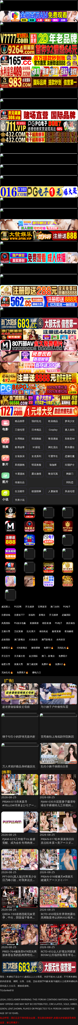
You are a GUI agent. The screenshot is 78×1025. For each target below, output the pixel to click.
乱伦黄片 (31, 631)
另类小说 (19, 499)
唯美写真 (53, 473)
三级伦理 (19, 429)
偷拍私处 (43, 631)
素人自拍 (70, 429)
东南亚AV (70, 438)
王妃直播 (18, 631)
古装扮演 (19, 456)
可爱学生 (53, 456)
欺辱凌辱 (19, 447)
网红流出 (53, 447)
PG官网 (18, 606)
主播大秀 (5, 631)
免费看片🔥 (7, 647)
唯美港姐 (53, 438)
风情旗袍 (19, 464)
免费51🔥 (49, 647)
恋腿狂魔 (70, 456)
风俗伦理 (70, 491)
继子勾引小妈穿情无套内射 (18, 736)
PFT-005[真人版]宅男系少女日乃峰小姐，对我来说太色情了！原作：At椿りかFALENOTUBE (19, 882)
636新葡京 (22, 647)
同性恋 (69, 482)
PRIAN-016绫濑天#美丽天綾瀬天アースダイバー (57, 878)
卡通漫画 (19, 473)
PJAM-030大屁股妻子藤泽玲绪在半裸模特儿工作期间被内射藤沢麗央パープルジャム (58, 807)
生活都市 (19, 491)
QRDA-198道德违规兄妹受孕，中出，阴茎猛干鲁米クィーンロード (18, 917)
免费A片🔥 (60, 664)
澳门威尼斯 (32, 664)
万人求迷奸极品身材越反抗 (18, 766)
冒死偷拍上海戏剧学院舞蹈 (57, 736)
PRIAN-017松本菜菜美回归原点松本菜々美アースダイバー (57, 842)
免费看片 (63, 656)
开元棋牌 (29, 606)
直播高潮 (34, 623)
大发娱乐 (33, 639)
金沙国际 (33, 656)
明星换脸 (36, 464)
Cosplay (53, 429)
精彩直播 (46, 623)
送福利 (31, 614)
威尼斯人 (5, 606)
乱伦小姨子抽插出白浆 (54, 766)
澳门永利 (54, 606)
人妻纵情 (53, 491)
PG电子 (67, 606)
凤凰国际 (5, 623)
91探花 (36, 447)
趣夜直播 (56, 631)
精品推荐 (19, 421)
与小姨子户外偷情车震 (54, 706)
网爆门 (69, 473)
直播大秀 (18, 664)
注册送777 (19, 614)
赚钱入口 (36, 672)
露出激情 (36, 473)
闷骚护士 (70, 464)
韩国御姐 (36, 438)
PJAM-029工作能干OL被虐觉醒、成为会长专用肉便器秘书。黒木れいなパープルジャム (18, 844)
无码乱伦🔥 (63, 647)
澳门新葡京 (19, 639)
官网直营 (42, 606)
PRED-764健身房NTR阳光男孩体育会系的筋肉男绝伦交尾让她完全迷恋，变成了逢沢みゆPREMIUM (19, 957)
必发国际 (5, 639)
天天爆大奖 (19, 656)
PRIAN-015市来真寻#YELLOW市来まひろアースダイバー (19, 805)
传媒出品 (19, 482)
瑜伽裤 (53, 464)
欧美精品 (53, 421)
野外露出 (70, 447)
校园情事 (36, 491)
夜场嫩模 (69, 631)
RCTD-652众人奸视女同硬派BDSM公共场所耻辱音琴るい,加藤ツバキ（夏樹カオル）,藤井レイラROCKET (58, 957)
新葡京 (42, 614)
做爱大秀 (5, 664)
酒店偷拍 (70, 623)
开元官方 (5, 656)
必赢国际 (66, 614)
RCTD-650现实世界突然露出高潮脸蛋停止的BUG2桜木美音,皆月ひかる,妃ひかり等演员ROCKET (58, 919)
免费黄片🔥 (22, 672)
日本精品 (36, 429)
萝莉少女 (70, 421)
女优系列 (36, 456)
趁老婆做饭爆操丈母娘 (16, 706)
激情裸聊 (35, 647)
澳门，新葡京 (48, 656)
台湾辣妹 (19, 438)
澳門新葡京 (47, 639)
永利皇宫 (60, 639)
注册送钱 (5, 614)
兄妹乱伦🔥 (7, 672)
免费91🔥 (46, 664)
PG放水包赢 (20, 623)
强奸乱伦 (36, 421)
